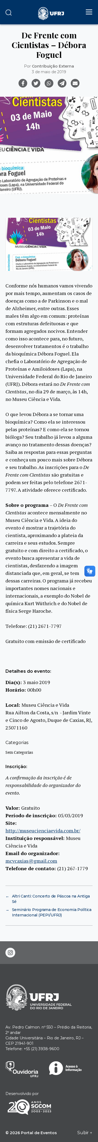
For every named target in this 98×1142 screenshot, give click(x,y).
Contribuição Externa (53, 66)
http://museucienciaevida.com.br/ (42, 830)
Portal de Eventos (39, 1132)
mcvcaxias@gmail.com (31, 861)
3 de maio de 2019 (49, 71)
